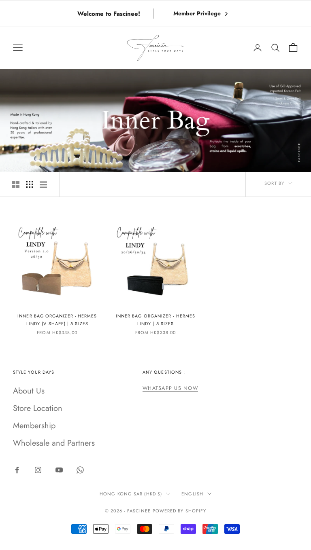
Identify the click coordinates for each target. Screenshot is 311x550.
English (192, 494)
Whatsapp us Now (170, 388)
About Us (29, 391)
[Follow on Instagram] (38, 470)
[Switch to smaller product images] (29, 184)
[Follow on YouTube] (59, 470)
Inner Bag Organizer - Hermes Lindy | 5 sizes (155, 319)
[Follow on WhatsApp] (80, 470)
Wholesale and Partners (54, 443)
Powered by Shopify (180, 511)
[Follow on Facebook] (17, 470)
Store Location (37, 408)
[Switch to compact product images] (43, 184)
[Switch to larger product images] (15, 184)
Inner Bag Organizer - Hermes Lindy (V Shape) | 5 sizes (57, 319)
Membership (34, 426)
